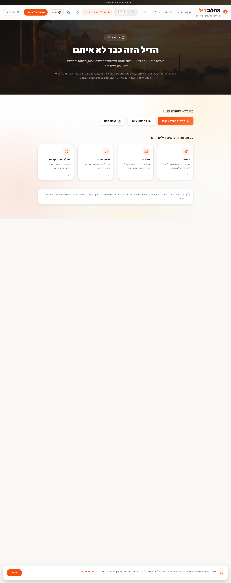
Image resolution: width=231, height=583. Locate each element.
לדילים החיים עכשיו (173, 121)
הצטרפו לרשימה (36, 12)
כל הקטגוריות (139, 121)
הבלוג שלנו (110, 121)
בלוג (144, 12)
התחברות (11, 12)
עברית (54, 12)
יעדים (168, 12)
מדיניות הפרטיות (91, 571)
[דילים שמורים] (77, 12)
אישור (14, 573)
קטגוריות (186, 12)
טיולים (156, 12)
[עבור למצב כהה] (68, 12)
